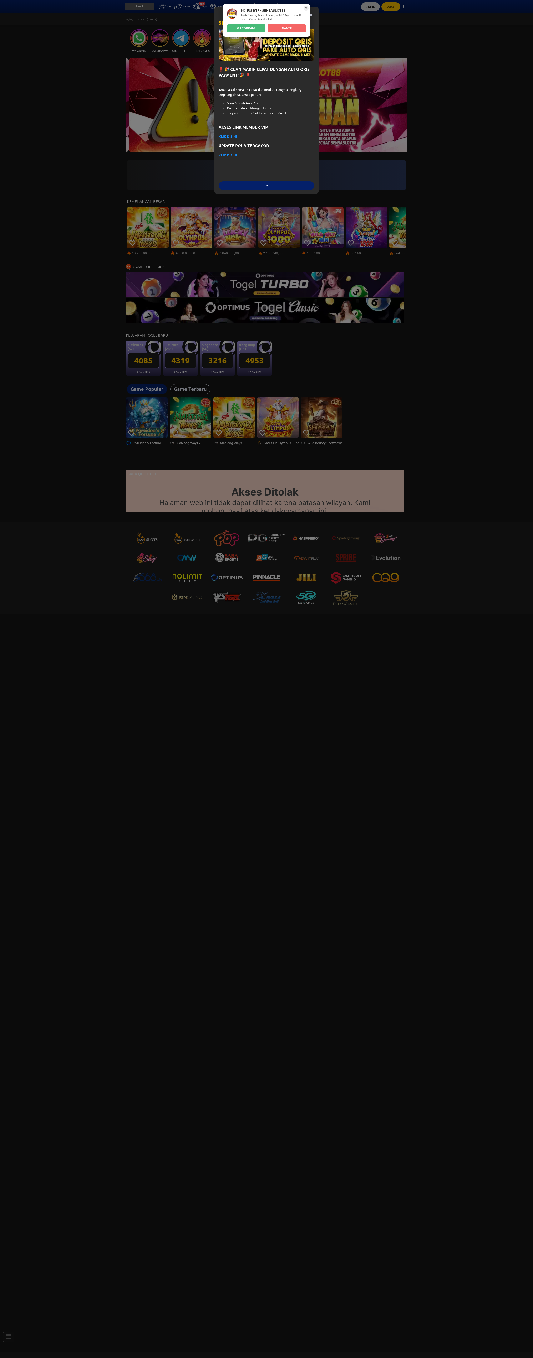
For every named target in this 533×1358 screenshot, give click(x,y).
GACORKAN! (246, 28)
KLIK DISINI (228, 136)
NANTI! (287, 28)
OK (266, 185)
